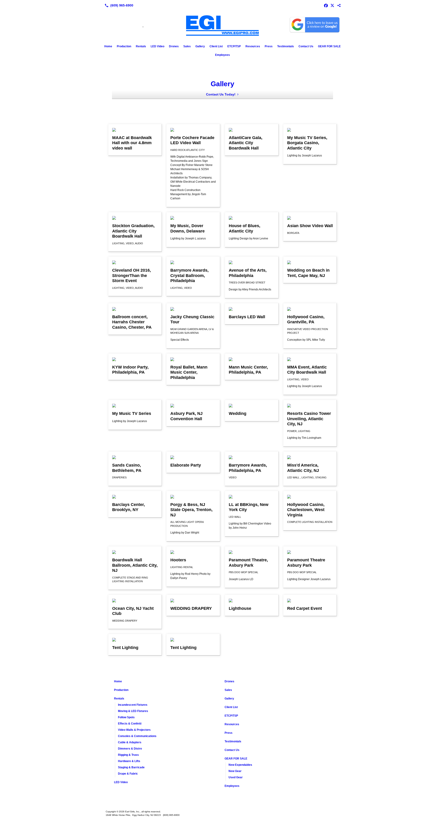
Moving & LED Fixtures (133, 711)
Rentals (141, 46)
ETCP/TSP (234, 46)
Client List (216, 46)
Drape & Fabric (128, 773)
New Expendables (240, 764)
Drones (174, 46)
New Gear (235, 771)
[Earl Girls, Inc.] (222, 804)
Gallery (200, 46)
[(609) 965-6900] (118, 5)
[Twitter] (332, 5)
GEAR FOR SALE (329, 46)
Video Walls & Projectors (134, 729)
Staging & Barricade (131, 767)
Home (108, 46)
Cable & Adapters (129, 742)
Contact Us (306, 46)
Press (269, 46)
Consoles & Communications (137, 736)
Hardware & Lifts (129, 761)
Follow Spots (126, 717)
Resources (252, 46)
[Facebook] (326, 5)
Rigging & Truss (128, 754)
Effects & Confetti (129, 723)
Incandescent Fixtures (132, 704)
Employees (222, 55)
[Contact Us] (339, 5)
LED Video (157, 46)
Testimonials (285, 46)
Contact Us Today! (220, 94)
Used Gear (236, 777)
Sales (187, 46)
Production (124, 46)
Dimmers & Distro (130, 748)
